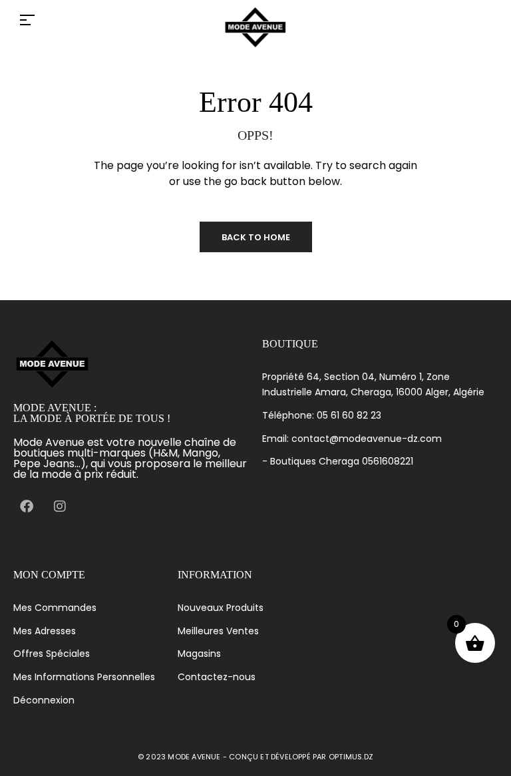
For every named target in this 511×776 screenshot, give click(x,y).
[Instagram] (60, 506)
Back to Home (256, 237)
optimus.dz (351, 756)
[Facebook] (26, 506)
